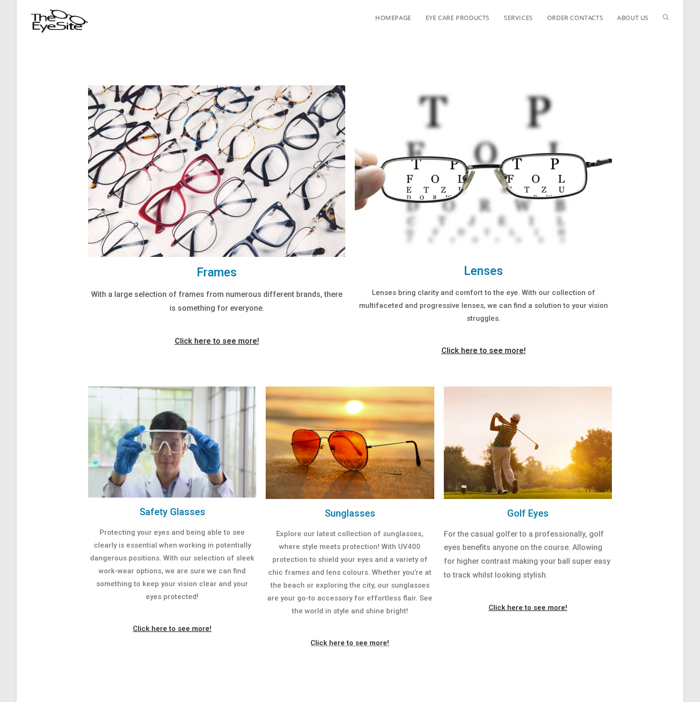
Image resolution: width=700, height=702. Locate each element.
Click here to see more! (217, 341)
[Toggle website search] (666, 17)
